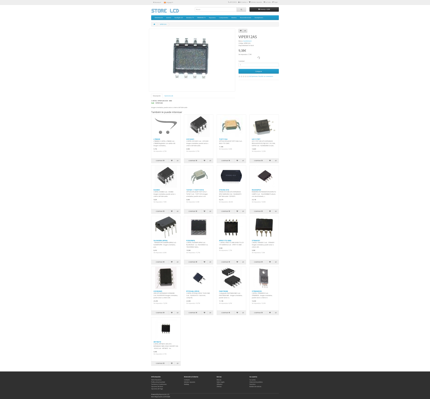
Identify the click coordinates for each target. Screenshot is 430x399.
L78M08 (157, 139)
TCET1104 (223, 139)
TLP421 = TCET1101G (195, 190)
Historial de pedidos (256, 382)
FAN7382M (223, 291)
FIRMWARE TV (201, 18)
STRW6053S (257, 291)
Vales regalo (221, 382)
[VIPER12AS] (192, 60)
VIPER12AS (163, 24)
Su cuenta (252, 380)
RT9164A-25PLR (192, 291)
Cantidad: (242, 61)
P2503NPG (190, 240)
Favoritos (252, 384)
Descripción (157, 96)
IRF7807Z (157, 342)
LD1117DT (256, 139)
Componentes (223, 18)
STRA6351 (256, 240)
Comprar (258, 71)
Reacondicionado (245, 18)
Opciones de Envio (157, 386)
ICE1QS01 (190, 139)
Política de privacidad (158, 382)
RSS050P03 (256, 190)
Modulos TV (190, 18)
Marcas (219, 380)
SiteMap (186, 384)
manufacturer (247, 41)
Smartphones (259, 18)
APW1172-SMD (225, 240)
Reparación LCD (164, 394)
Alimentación (159, 18)
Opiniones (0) (168, 96)
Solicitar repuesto (189, 382)
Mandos (234, 18)
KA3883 (157, 190)
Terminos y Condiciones (159, 384)
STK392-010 (224, 190)
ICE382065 (158, 291)
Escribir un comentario (266, 76)
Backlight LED (179, 18)
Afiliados (219, 384)
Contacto (187, 380)
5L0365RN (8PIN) (161, 240)
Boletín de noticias (255, 386)
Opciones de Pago (157, 389)
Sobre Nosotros (156, 380)
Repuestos (212, 18)
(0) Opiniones (253, 76)
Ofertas (219, 386)
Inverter (168, 18)
